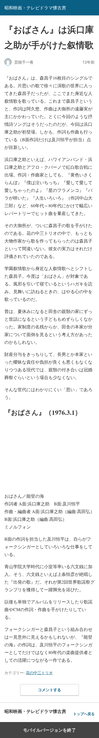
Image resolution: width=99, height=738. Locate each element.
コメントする (49, 689)
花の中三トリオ (39, 672)
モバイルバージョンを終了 (49, 730)
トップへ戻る (84, 714)
